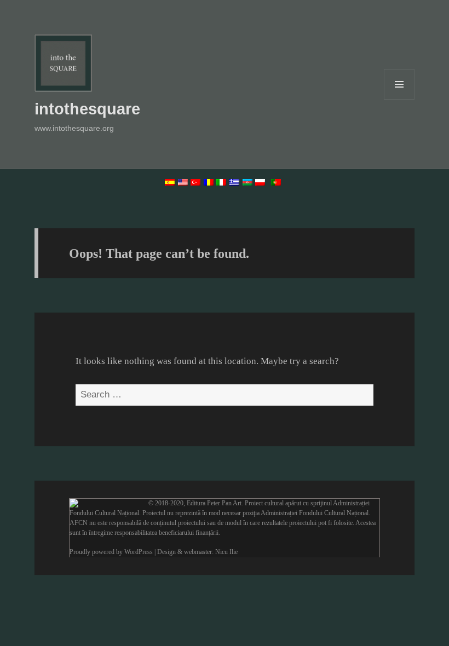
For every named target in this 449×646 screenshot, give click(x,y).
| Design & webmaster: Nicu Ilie (196, 552)
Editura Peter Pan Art (214, 503)
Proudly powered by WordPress (111, 552)
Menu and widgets (399, 99)
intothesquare (87, 109)
